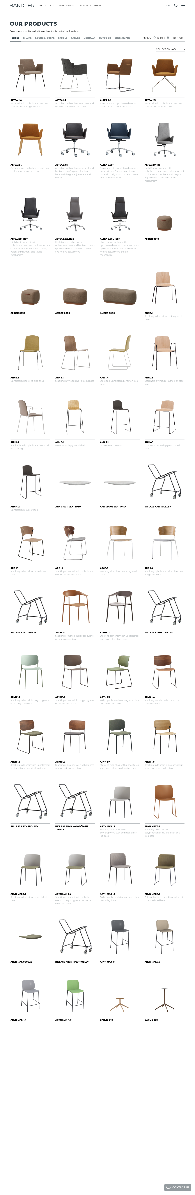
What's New (66, 5)
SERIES (161, 38)
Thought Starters (90, 5)
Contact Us (180, 1187)
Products (45, 5)
